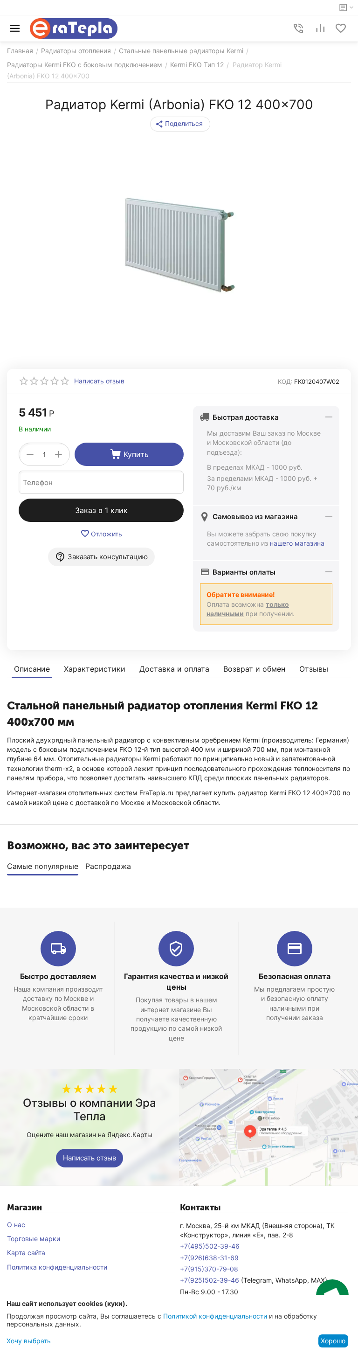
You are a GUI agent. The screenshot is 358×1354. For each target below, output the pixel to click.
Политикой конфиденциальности (215, 1316)
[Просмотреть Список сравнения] (320, 28)
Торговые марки (33, 1239)
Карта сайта (26, 1253)
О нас (16, 1225)
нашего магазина (297, 543)
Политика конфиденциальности (57, 1267)
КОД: (285, 381)
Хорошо (333, 1341)
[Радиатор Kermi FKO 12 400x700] (179, 245)
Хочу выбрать (29, 1341)
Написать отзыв (89, 1157)
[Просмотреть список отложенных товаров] (341, 28)
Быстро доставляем (58, 976)
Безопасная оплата (294, 976)
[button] (180, 124)
